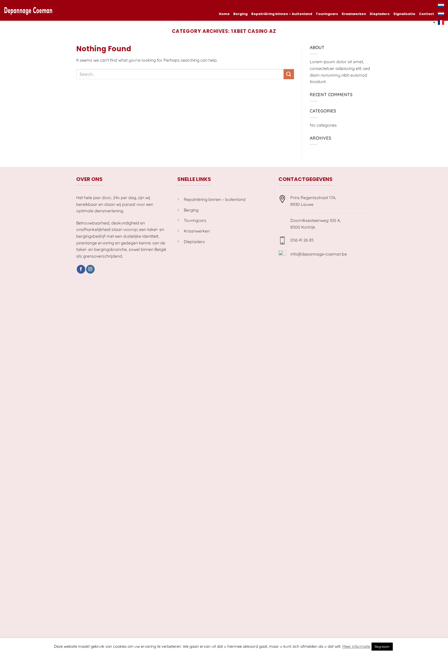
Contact (426, 14)
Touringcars (327, 14)
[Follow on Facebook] (81, 269)
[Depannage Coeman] (28, 10)
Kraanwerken (354, 14)
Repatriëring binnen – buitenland (281, 14)
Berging (240, 14)
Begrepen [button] (382, 646)
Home (224, 14)
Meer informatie (356, 646)
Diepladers (380, 14)
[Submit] (289, 74)
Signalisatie (404, 14)
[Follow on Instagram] (90, 269)
